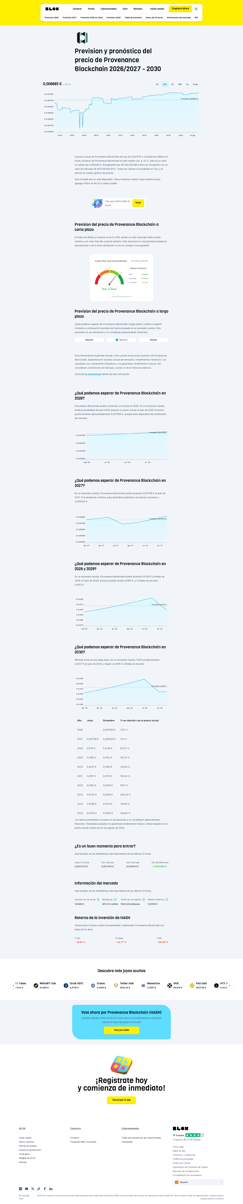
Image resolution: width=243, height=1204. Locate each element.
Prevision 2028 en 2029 (92, 17)
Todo (195, 84)
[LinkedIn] (50, 1188)
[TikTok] (38, 1188)
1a (187, 84)
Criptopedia (127, 1142)
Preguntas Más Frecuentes (83, 1142)
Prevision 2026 (52, 17)
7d (172, 84)
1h (157, 84)
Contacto (75, 1128)
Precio (91, 8)
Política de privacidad (183, 1159)
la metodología (93, 374)
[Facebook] (44, 1188)
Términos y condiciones (184, 1155)
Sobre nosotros (26, 1142)
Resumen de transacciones (186, 1171)
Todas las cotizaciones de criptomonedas (141, 1137)
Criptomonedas (109, 8)
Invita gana (24, 1154)
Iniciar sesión (157, 8)
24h (165, 84)
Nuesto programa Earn (30, 1150)
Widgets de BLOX (27, 1158)
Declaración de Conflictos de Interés (190, 1167)
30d (180, 84)
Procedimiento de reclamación (187, 1175)
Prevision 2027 (70, 17)
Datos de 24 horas (154, 17)
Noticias (138, 8)
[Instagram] (20, 1188)
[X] (32, 1188)
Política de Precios (181, 1163)
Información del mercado (179, 17)
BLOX (22, 1128)
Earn (125, 8)
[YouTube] (26, 1188)
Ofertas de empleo (28, 1146)
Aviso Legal (178, 1146)
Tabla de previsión (133, 17)
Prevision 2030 (114, 17)
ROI (196, 17)
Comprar (77, 8)
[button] (44, 1131)
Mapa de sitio (179, 1151)
